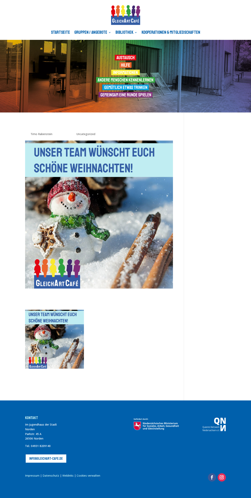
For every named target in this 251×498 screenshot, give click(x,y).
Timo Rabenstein (41, 134)
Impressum (32, 475)
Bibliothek (124, 32)
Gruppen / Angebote (90, 32)
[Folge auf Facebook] (212, 477)
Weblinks (68, 475)
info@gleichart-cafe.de (46, 458)
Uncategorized (85, 134)
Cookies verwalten (88, 475)
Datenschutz (51, 475)
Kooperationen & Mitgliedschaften (171, 32)
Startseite (60, 32)
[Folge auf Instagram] (222, 477)
